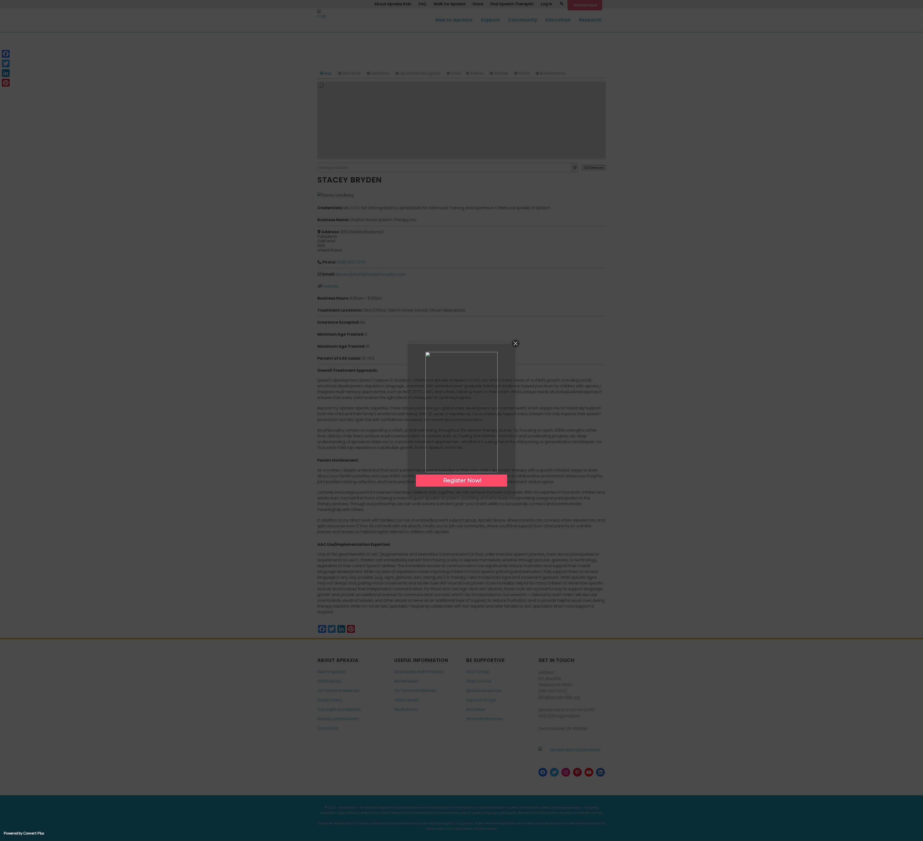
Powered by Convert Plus (24, 833)
